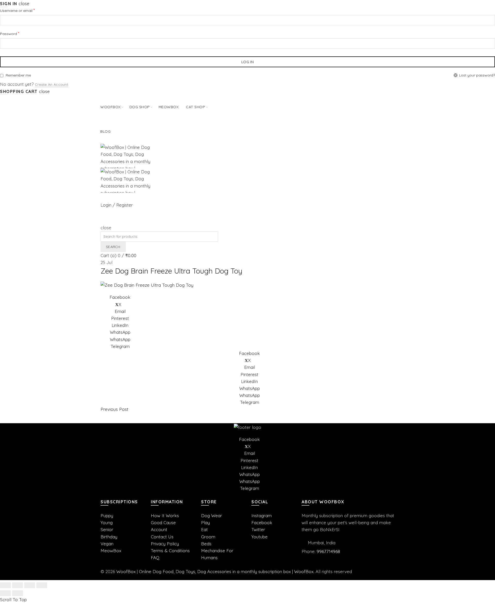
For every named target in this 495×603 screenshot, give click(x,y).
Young (107, 522)
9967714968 (328, 551)
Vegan (107, 543)
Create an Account (51, 84)
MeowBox (111, 550)
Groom (208, 536)
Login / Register (117, 205)
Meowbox (169, 107)
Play (205, 522)
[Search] (102, 220)
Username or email (25, 10)
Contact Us (162, 536)
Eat (204, 529)
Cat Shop (195, 107)
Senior (107, 529)
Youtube (259, 536)
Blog (105, 131)
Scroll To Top (13, 599)
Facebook (261, 522)
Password (17, 33)
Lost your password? (477, 75)
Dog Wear (211, 515)
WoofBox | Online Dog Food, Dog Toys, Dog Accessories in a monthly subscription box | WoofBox (215, 571)
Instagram (261, 515)
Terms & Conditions (170, 550)
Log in (247, 62)
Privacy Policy (165, 543)
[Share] (17, 585)
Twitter (258, 529)
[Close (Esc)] (5, 585)
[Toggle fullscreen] (29, 585)
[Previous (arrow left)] (5, 593)
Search (113, 246)
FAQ (155, 557)
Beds (206, 543)
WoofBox (110, 107)
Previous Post (114, 409)
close (24, 3)
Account (159, 529)
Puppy (107, 515)
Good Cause (163, 522)
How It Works (165, 515)
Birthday (109, 536)
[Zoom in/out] (41, 585)
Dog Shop (139, 107)
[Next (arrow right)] (17, 593)
